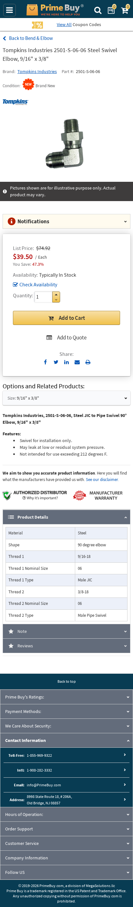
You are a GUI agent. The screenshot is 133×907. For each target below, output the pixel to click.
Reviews (25, 646)
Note (22, 631)
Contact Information (25, 740)
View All (64, 24)
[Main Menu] (9, 10)
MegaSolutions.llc (100, 885)
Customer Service (22, 843)
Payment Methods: (23, 711)
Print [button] (88, 362)
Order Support (19, 829)
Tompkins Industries (37, 71)
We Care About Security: (28, 726)
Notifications (33, 221)
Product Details (32, 517)
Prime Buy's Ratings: (24, 697)
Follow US (15, 872)
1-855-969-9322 (39, 755)
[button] (56, 294)
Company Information (26, 858)
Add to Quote (72, 337)
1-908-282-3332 (39, 770)
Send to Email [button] (77, 362)
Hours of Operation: (24, 814)
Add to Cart (72, 317)
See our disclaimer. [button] (102, 479)
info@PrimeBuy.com (44, 784)
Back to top (66, 681)
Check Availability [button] (38, 284)
